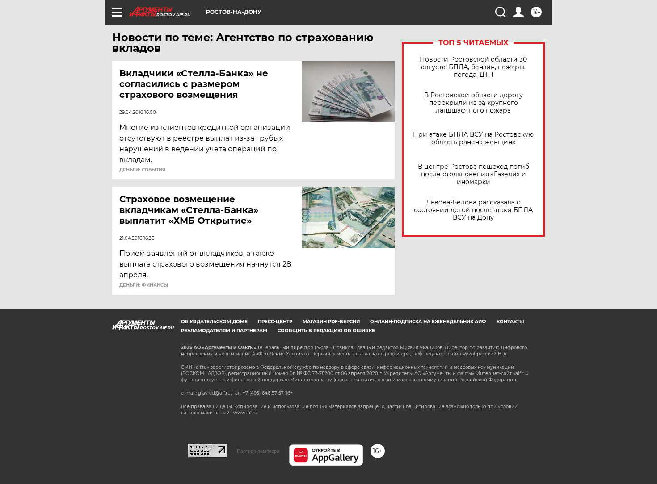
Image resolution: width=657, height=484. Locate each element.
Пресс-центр (275, 322)
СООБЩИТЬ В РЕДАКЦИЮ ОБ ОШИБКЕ (326, 331)
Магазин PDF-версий (331, 322)
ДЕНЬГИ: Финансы (143, 285)
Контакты (510, 322)
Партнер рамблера (258, 451)
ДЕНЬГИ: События (142, 170)
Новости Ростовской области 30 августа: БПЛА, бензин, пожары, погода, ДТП (473, 67)
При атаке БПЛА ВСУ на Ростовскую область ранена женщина (473, 138)
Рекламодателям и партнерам (224, 331)
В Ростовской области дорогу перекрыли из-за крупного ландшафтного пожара (473, 103)
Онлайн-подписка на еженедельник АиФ (428, 322)
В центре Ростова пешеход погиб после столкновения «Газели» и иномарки (473, 174)
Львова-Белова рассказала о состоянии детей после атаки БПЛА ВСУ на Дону (473, 210)
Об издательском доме (214, 322)
